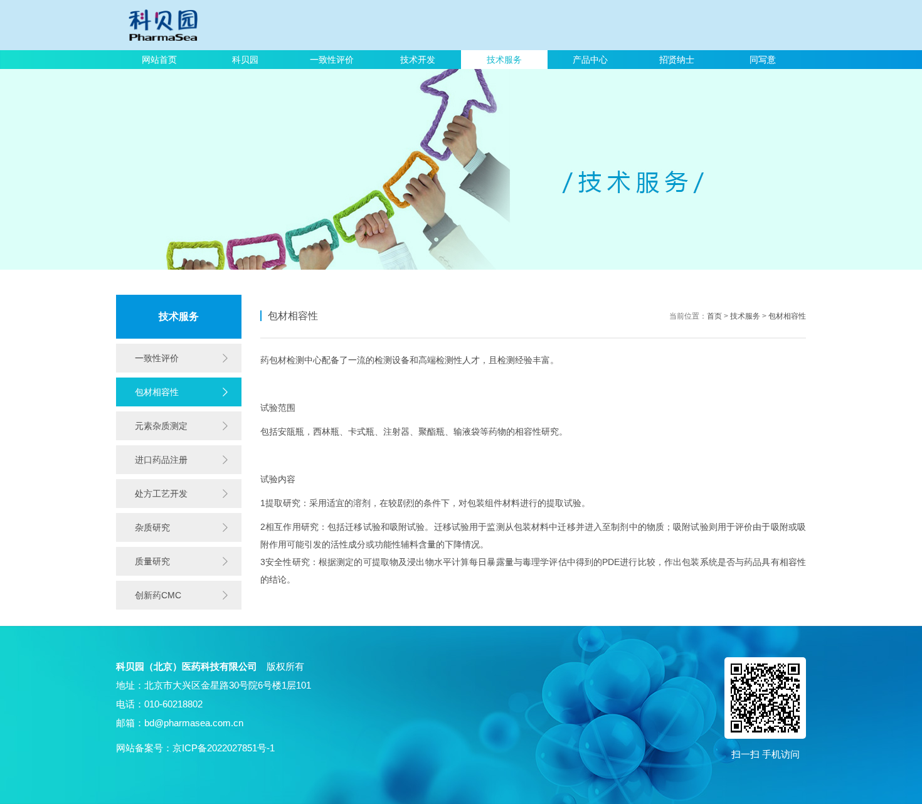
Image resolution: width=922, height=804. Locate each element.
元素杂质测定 (161, 426)
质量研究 (152, 561)
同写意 (763, 60)
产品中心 (590, 60)
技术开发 (417, 60)
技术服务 (504, 60)
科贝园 (245, 60)
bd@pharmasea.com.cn (193, 722)
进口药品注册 (161, 460)
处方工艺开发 (161, 494)
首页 (714, 316)
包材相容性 (157, 392)
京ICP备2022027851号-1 (223, 748)
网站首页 (159, 60)
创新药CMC (158, 595)
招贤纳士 (676, 60)
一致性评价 (332, 60)
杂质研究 (152, 527)
